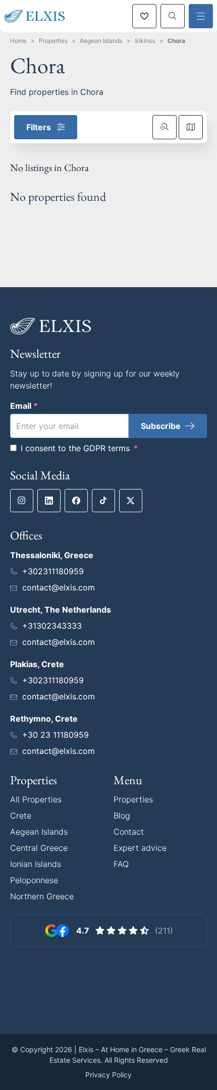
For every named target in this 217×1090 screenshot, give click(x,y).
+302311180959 (53, 571)
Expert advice (140, 848)
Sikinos (145, 40)
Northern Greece (42, 896)
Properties (53, 40)
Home (18, 40)
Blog (122, 815)
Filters (38, 127)
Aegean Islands (101, 40)
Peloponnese (34, 880)
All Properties (36, 799)
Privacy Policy (108, 1074)
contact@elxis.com (58, 587)
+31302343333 (52, 626)
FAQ (121, 864)
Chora (176, 40)
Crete (20, 815)
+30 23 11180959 (55, 735)
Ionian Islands (35, 864)
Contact (129, 832)
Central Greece (39, 848)
